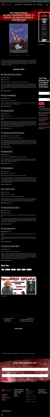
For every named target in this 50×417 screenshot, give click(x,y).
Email (3, 372)
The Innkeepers (9, 95)
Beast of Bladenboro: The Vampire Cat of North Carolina (44, 114)
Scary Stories (40, 4)
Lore (34, 4)
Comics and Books (18, 4)
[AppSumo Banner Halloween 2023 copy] (18, 285)
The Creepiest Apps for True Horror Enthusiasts (43, 119)
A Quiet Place (9, 189)
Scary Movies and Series (18, 21)
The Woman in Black (12, 74)
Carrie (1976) (8, 111)
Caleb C (11, 55)
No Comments (27, 55)
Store (15, 394)
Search (33, 1)
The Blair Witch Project (13, 133)
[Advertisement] (18, 303)
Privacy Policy (42, 389)
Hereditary (8, 152)
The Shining (8, 168)
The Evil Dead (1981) (11, 246)
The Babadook (9, 228)
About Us (16, 396)
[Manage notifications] (2, 415)
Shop (39, 1)
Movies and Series (27, 4)
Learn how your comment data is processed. (26, 353)
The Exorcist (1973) (11, 208)
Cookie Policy (42, 391)
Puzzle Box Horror (8, 411)
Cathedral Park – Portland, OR (31, 401)
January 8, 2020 (19, 55)
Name (3, 366)
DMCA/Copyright (42, 392)
